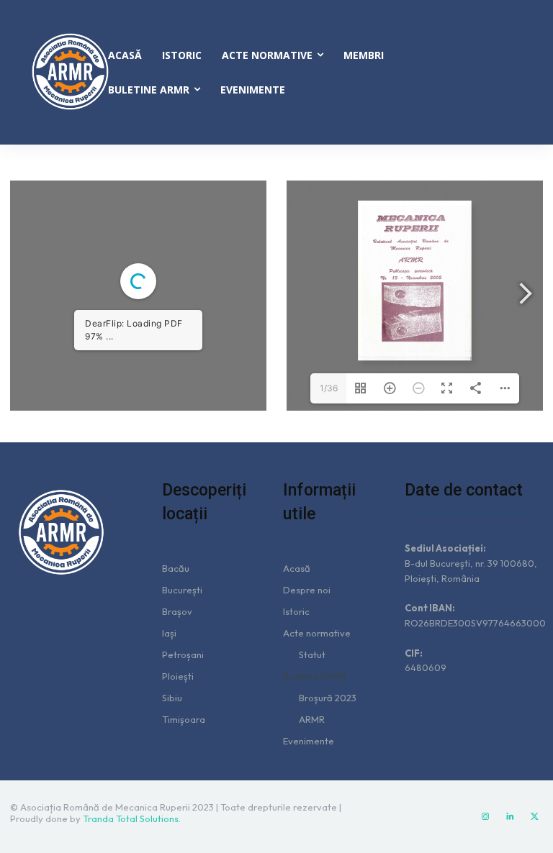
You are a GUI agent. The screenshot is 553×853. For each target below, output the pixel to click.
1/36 (329, 388)
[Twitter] (534, 817)
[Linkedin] (509, 817)
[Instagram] (485, 817)
